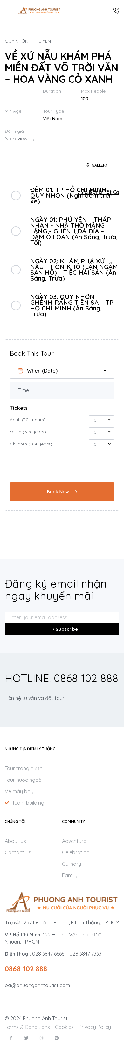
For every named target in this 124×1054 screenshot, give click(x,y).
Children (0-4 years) (31, 444)
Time (23, 390)
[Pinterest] (57, 1038)
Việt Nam (52, 119)
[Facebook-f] (11, 1038)
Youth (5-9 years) (28, 432)
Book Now (58, 492)
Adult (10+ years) (28, 420)
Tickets (19, 408)
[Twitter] (26, 1038)
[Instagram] (41, 1038)
